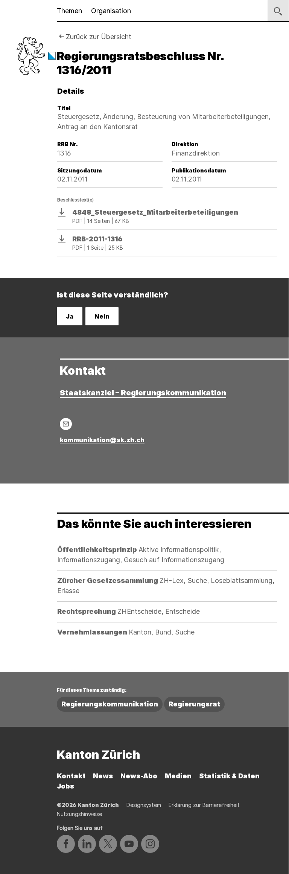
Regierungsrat (194, 704)
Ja (69, 316)
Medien (178, 776)
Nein (102, 316)
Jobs (65, 786)
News (103, 776)
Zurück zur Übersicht (98, 37)
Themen (69, 11)
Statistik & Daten (229, 776)
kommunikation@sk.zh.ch (102, 440)
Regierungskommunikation (109, 704)
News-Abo (138, 776)
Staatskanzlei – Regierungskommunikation (143, 392)
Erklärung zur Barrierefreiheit (204, 805)
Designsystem (143, 805)
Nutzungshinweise (79, 814)
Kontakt (71, 776)
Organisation (111, 11)
